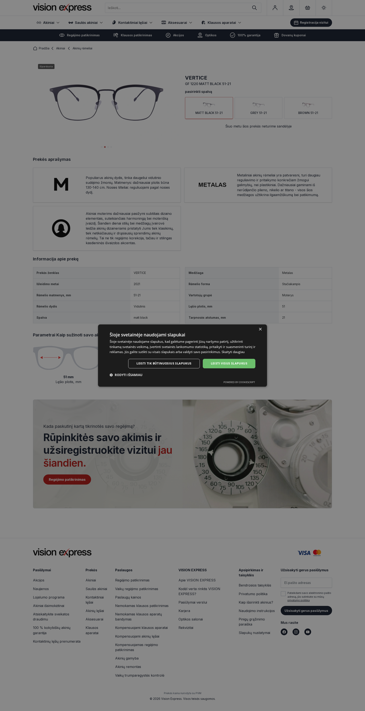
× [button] (260, 329)
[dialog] (182, 355)
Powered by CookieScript (239, 382)
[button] (126, 374)
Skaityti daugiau (233, 352)
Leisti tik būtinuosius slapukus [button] (163, 363)
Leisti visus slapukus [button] (229, 363)
